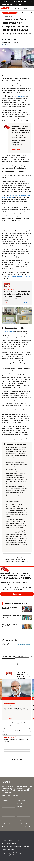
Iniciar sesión (21, 644)
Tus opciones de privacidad (8, 849)
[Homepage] (5, 8)
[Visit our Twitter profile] (10, 854)
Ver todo (26, 302)
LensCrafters (9, 706)
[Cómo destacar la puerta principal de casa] (27, 626)
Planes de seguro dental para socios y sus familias (15, 299)
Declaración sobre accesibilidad (9, 838)
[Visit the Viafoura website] (20, 664)
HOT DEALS (9, 737)
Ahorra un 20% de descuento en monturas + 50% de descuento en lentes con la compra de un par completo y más (16, 709)
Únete (9, 12)
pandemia (25, 86)
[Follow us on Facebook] (4, 854)
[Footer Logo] (17, 781)
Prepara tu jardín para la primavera (9, 607)
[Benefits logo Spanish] (7, 286)
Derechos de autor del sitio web (9, 843)
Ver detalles (7, 302)
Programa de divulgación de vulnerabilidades (11, 846)
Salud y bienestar (9, 289)
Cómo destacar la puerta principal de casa (9, 625)
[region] (17, 654)
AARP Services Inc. (21, 809)
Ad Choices (26, 846)
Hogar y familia (7, 16)
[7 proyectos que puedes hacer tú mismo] (27, 617)
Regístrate (16, 8)
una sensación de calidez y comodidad (19, 276)
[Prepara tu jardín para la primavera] (27, 609)
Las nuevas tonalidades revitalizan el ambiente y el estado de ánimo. (17, 34)
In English (5, 44)
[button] (11, 724)
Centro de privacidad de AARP (8, 835)
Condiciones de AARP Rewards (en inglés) (11, 840)
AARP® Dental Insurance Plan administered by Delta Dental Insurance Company (17, 293)
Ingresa (24, 8)
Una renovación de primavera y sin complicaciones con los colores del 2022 (15, 24)
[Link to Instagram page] (15, 854)
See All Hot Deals (17, 759)
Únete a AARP (16, 149)
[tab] (9, 656)
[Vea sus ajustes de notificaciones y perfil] (31, 656)
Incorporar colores (8, 331)
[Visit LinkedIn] (20, 854)
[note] (17, 69)
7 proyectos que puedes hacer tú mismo (11, 616)
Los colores (20, 96)
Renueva (24, 12)
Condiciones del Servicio (23, 835)
